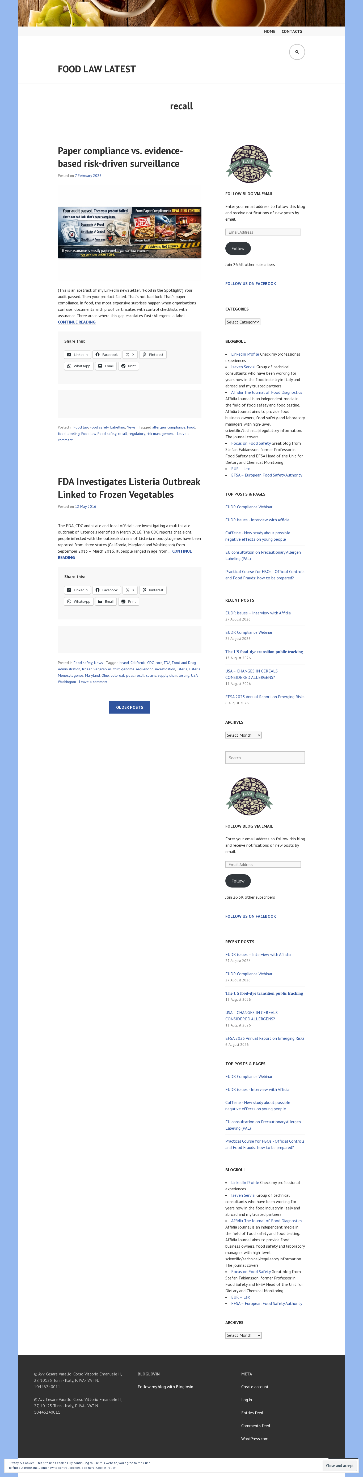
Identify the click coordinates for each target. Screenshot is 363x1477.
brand (124, 662)
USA (194, 675)
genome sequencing (137, 669)
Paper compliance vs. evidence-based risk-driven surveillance (120, 156)
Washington (67, 681)
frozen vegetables (97, 669)
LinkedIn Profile (245, 354)
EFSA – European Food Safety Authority (266, 475)
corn (158, 662)
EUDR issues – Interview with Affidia (258, 612)
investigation (165, 669)
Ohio (105, 675)
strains (151, 675)
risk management (160, 433)
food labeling (69, 433)
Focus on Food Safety (251, 443)
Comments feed (255, 1425)
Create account (255, 1386)
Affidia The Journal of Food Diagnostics (266, 392)
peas (130, 675)
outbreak (118, 675)
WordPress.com (254, 1438)
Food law (81, 427)
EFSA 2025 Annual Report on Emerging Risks (265, 696)
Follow (237, 248)
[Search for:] (265, 757)
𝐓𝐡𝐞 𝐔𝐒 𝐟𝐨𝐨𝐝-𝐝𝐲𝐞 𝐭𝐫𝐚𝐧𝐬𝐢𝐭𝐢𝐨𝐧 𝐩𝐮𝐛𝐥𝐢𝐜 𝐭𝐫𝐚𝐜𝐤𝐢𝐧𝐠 (264, 651)
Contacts (292, 31)
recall (122, 433)
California (138, 662)
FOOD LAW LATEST (97, 69)
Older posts (129, 707)
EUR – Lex (240, 468)
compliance (176, 427)
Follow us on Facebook (250, 283)
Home (269, 31)
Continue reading (77, 322)
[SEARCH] (297, 52)
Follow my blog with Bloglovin (165, 1386)
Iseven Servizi (243, 366)
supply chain (167, 675)
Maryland (92, 675)
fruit (116, 669)
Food (191, 427)
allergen (159, 427)
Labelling (117, 427)
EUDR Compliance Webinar (248, 506)
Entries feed (252, 1412)
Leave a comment (93, 681)
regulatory (137, 433)
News (131, 427)
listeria (182, 669)
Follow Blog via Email (249, 193)
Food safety (99, 427)
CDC (150, 662)
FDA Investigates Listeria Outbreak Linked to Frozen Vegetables (129, 487)
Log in (246, 1399)
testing (184, 675)
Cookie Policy (106, 1468)
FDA (167, 662)
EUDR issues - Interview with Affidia (257, 519)
